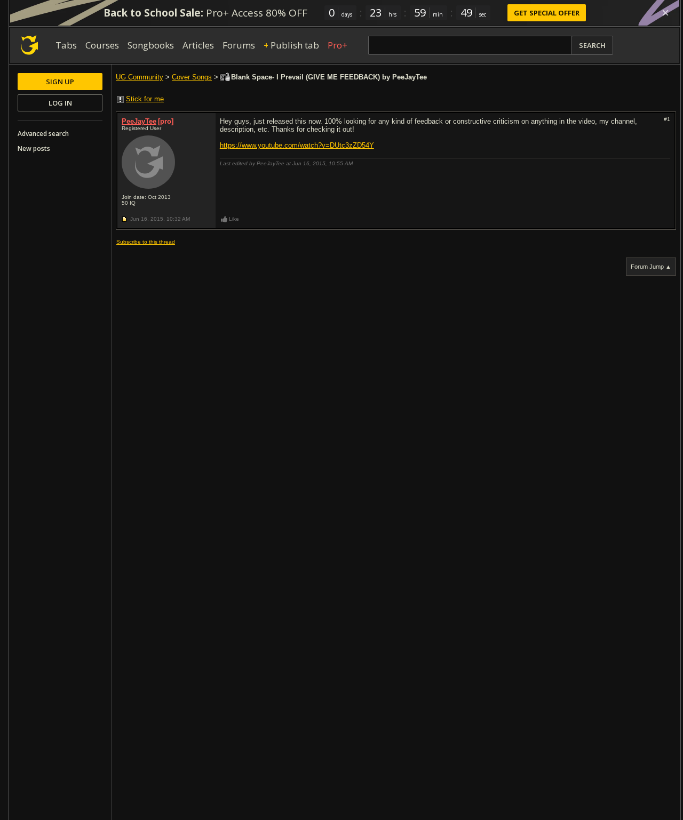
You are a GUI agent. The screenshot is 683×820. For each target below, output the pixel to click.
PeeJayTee (139, 121)
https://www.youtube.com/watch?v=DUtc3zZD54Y (297, 145)
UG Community (139, 77)
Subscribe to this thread (145, 242)
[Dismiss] (665, 12)
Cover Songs (192, 77)
